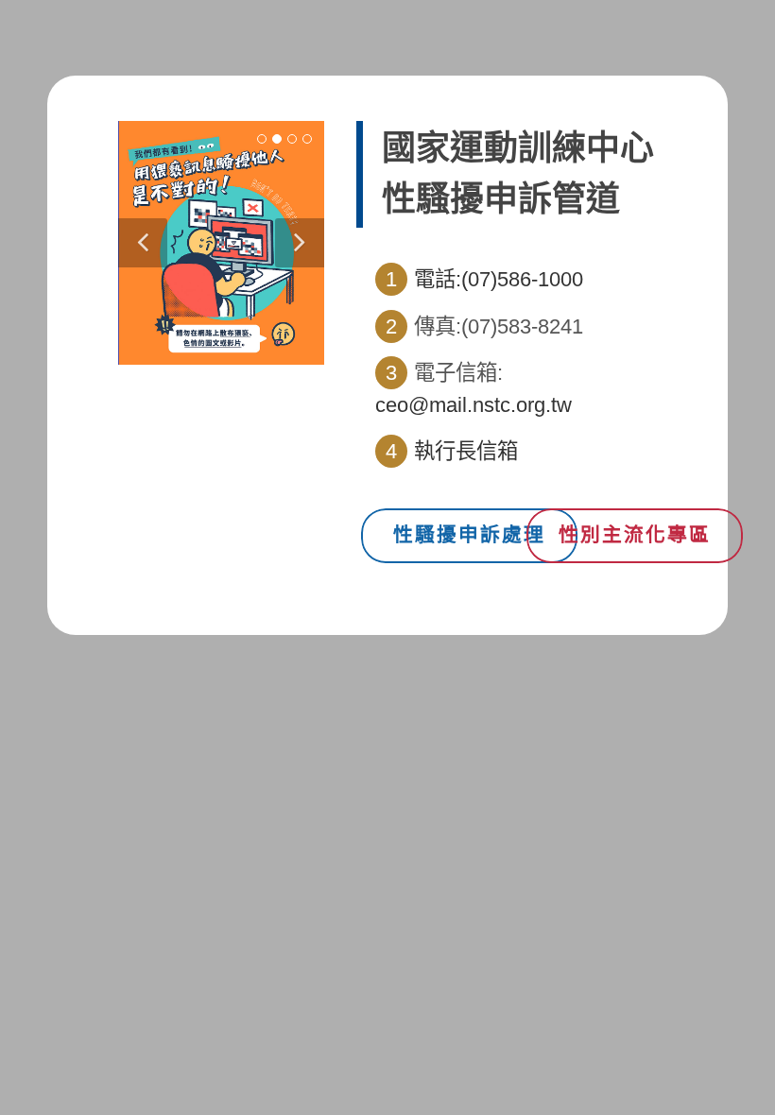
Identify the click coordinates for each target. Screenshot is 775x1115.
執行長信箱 (466, 451)
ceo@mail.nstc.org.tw (473, 405)
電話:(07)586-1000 (498, 279)
